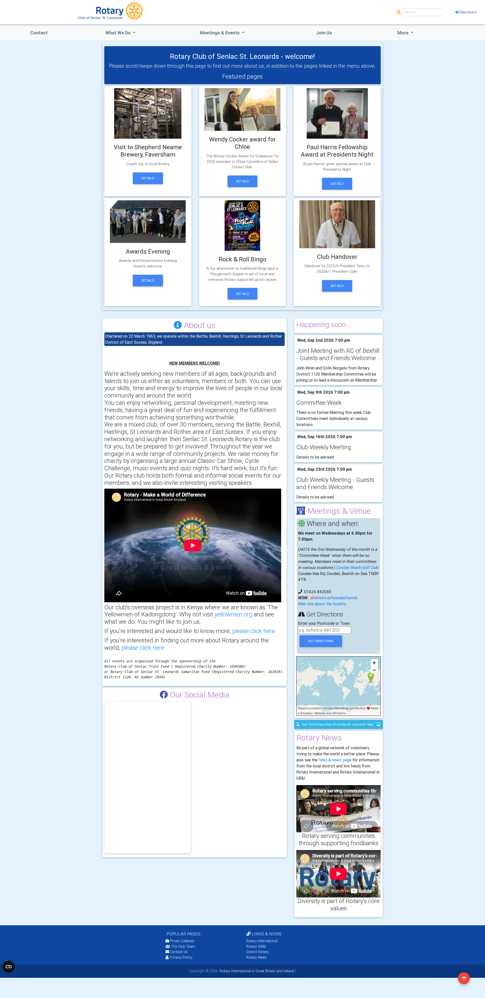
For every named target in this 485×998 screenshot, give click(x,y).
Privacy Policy (181, 957)
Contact (39, 33)
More (403, 33)
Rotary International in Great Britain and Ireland (256, 971)
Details (147, 178)
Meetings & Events (220, 33)
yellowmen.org (234, 614)
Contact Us (178, 952)
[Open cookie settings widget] (9, 967)
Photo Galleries (181, 941)
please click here (253, 631)
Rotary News (256, 957)
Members (468, 12)
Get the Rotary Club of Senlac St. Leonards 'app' (338, 724)
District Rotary (257, 952)
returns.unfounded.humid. (336, 597)
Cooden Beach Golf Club (357, 567)
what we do (118, 33)
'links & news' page (335, 759)
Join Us (324, 33)
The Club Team (183, 946)
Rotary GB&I (256, 946)
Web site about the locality (322, 603)
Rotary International (262, 941)
